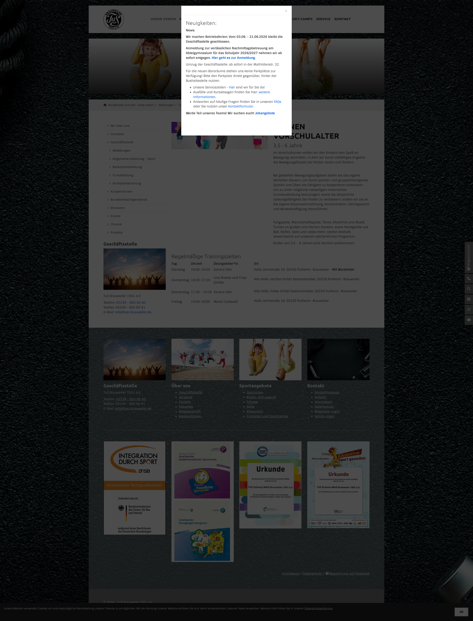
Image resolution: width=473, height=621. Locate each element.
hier (232, 87)
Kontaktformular (240, 106)
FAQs (277, 102)
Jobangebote (265, 113)
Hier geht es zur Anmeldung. (234, 58)
